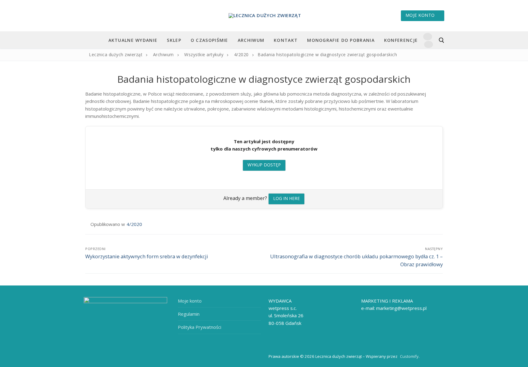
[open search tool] (441, 40)
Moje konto (420, 15)
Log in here (286, 198)
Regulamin (189, 314)
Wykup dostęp (264, 165)
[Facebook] (427, 36)
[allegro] (428, 44)
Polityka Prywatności (199, 327)
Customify (409, 356)
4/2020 (134, 224)
